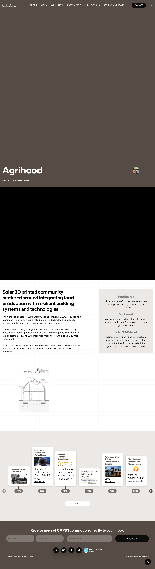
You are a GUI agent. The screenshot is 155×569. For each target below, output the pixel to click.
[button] (77, 503)
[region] (77, 390)
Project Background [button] (15, 180)
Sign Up (132, 538)
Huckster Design (140, 556)
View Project (39, 480)
